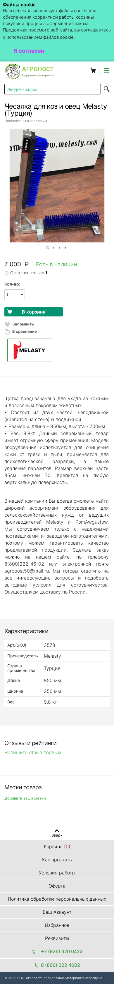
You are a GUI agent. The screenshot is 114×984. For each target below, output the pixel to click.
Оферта (57, 886)
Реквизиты (57, 938)
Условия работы (57, 873)
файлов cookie (58, 37)
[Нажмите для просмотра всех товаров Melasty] (57, 350)
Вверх (57, 835)
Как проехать (57, 859)
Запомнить (23, 324)
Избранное (57, 925)
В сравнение (24, 331)
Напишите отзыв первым (25, 121)
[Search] (107, 89)
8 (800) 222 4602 (60, 965)
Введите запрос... (24, 89)
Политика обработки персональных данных (57, 899)
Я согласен (29, 50)
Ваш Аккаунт (57, 912)
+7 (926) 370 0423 (61, 951)
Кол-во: (12, 283)
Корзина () (57, 846)
